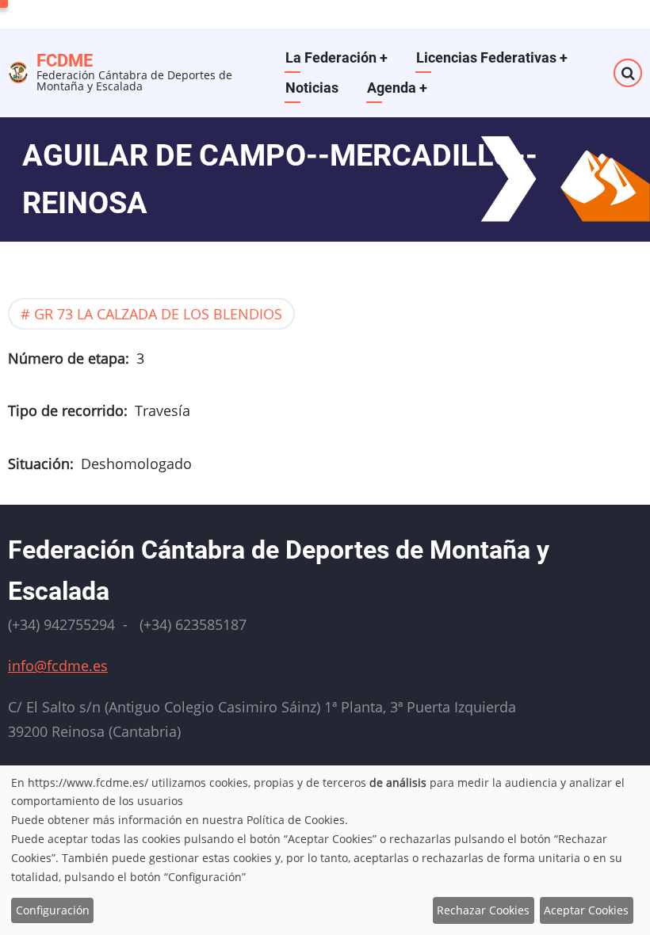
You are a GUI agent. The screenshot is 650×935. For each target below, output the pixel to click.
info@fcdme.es (58, 665)
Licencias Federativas (492, 57)
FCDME (64, 61)
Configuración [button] (53, 910)
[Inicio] (18, 70)
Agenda (397, 87)
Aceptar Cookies (586, 910)
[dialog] (325, 850)
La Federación (336, 57)
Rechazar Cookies (483, 910)
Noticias (311, 87)
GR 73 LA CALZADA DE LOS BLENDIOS (158, 313)
